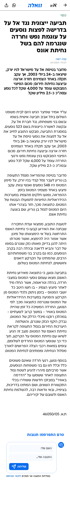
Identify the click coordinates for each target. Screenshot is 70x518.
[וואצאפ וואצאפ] (14, 5)
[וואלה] (35, 5)
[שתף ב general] (6, 5)
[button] (53, 5)
